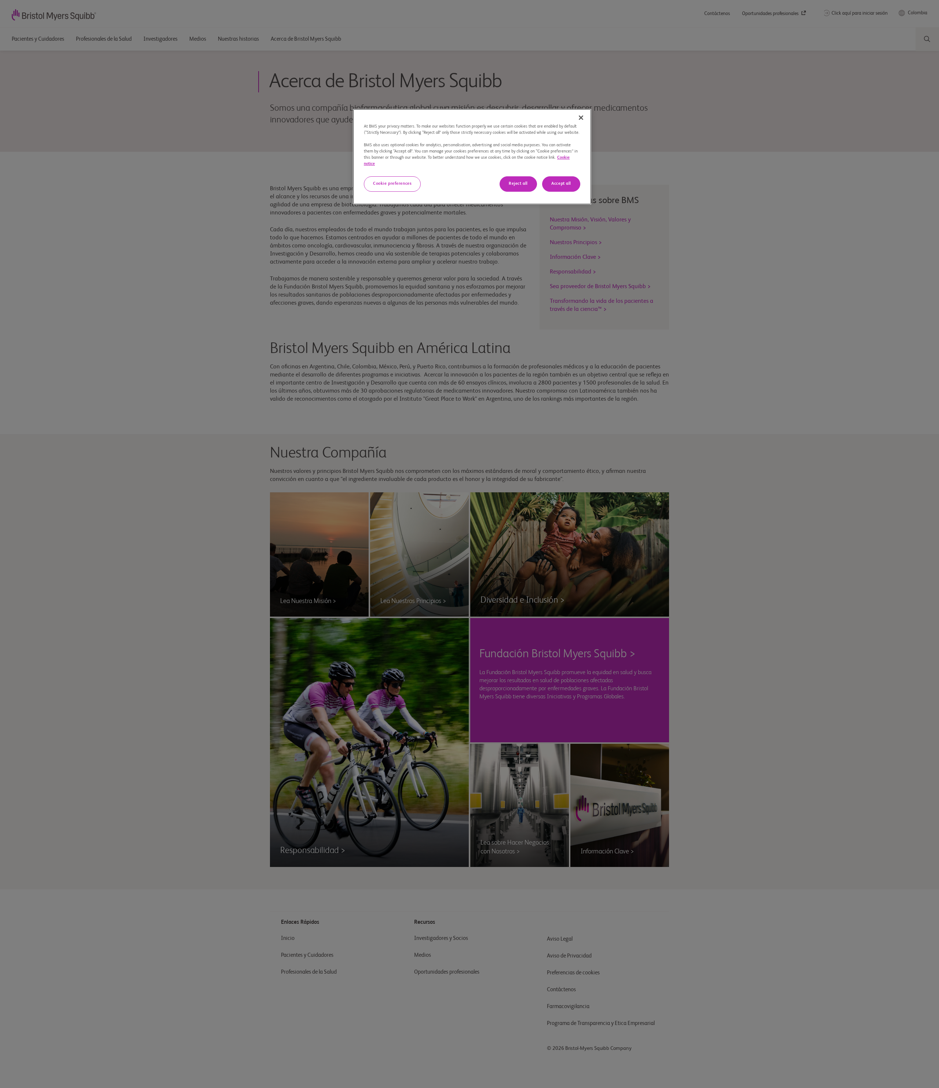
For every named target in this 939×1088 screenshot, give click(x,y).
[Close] (581, 118)
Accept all (561, 183)
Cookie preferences (392, 183)
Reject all (518, 183)
